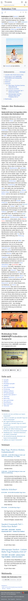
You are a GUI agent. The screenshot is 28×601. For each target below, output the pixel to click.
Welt (20, 240)
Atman (14, 285)
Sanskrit (15, 16)
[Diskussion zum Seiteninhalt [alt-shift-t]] (5, 12)
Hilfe (2, 188)
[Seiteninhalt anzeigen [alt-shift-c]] (2, 12)
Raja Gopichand (8, 404)
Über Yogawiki (11, 599)
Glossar (4, 588)
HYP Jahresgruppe (8, 393)
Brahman (11, 22)
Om (20, 206)
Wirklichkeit (12, 181)
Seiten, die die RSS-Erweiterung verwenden (12, 587)
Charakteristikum (15, 217)
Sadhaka (5, 385)
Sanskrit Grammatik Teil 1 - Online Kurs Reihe (12, 525)
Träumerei (6, 396)
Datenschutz (4, 599)
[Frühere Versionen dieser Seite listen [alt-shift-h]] (23, 12)
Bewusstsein (5, 283)
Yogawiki (8, 2)
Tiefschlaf (6, 406)
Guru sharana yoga (8, 387)
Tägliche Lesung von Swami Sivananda (14, 427)
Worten (22, 192)
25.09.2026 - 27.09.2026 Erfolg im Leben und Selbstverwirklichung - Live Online (13, 455)
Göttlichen (23, 168)
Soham (12, 206)
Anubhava (4, 266)
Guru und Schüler (8, 400)
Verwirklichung (5, 248)
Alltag (9, 250)
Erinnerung (6, 389)
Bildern (3, 194)
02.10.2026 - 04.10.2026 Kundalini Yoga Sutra (13, 492)
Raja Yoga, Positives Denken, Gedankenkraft (13, 451)
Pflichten (8, 253)
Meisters (7, 219)
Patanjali (13, 270)
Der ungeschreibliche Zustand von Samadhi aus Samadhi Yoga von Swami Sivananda (14, 423)
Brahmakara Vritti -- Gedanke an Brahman (12, 312)
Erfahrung (13, 29)
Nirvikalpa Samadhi (9, 383)
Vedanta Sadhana (8, 391)
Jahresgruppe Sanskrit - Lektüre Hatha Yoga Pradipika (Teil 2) (14, 550)
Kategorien (4, 585)
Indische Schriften (8, 489)
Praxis (11, 121)
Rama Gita (6, 398)
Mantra (24, 204)
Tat (18, 234)
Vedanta (10, 215)
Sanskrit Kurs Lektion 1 (10, 394)
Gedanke (23, 22)
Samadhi (19, 277)
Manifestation (14, 168)
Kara (2, 24)
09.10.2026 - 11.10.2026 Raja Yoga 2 (10, 507)
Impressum (18, 599)
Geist (5, 135)
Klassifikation (7, 402)
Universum (4, 130)
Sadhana (3, 211)
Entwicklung (11, 184)
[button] (14, 320)
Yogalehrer (4, 257)
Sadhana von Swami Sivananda (12, 440)
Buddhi (19, 200)
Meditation (11, 277)
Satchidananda (5, 286)
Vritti (16, 22)
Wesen (22, 275)
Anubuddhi (15, 264)
